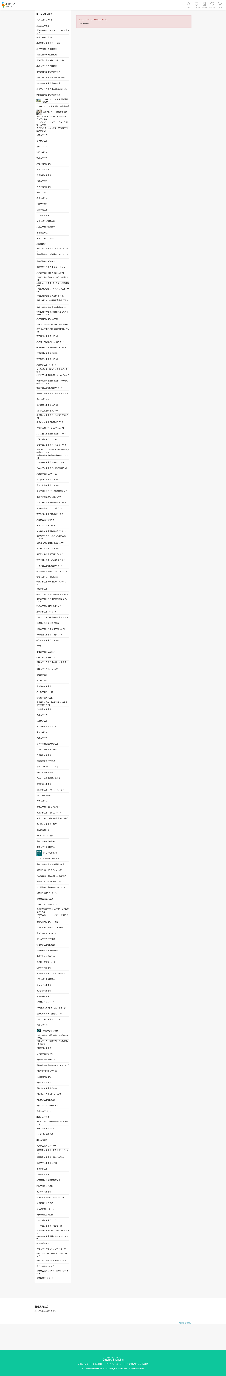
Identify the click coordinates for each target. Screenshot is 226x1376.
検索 (188, 7)
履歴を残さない (185, 1322)
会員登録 (204, 7)
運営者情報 (97, 1364)
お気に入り (212, 7)
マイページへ (84, 23)
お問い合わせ (83, 1364)
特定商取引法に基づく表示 (137, 1364)
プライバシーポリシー (114, 1364)
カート (220, 7)
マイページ (196, 7)
